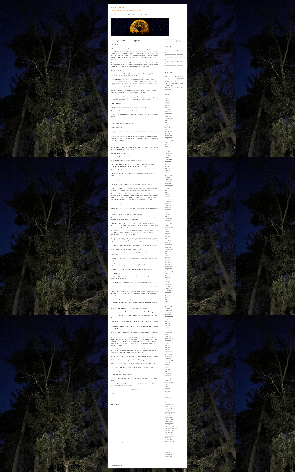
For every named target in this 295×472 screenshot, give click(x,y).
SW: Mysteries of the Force (171, 428)
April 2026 (167, 105)
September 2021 (169, 207)
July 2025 (167, 122)
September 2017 (169, 294)
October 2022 (168, 183)
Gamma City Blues (169, 413)
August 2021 (168, 209)
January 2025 (168, 133)
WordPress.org (168, 456)
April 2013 (167, 391)
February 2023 (168, 175)
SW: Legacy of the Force (170, 426)
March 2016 (167, 327)
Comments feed (168, 454)
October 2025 (168, 116)
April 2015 (167, 347)
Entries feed (168, 452)
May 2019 (167, 257)
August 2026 (168, 98)
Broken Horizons (169, 402)
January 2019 (168, 264)
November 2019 (168, 246)
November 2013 (168, 378)
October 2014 (168, 358)
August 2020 (168, 229)
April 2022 (167, 194)
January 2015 (168, 353)
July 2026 (167, 100)
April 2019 (167, 258)
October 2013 (168, 380)
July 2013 (167, 386)
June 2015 (167, 343)
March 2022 (167, 196)
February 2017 (168, 306)
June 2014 (167, 366)
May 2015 (167, 345)
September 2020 (169, 227)
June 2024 (167, 146)
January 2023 (168, 177)
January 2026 (168, 111)
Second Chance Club (169, 425)
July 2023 (167, 166)
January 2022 (168, 199)
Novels (123, 14)
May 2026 (167, 103)
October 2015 (168, 336)
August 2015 (168, 340)
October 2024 (168, 139)
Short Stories (131, 14)
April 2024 (167, 150)
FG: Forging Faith (169, 410)
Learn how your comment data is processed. (142, 443)
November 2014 (168, 356)
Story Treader (117, 7)
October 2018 (168, 270)
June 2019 (167, 255)
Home (117, 44)
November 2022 (168, 181)
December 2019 (168, 244)
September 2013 (169, 382)
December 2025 (168, 113)
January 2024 (168, 155)
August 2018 (168, 273)
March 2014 (167, 371)
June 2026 (167, 102)
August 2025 (168, 120)
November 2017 (168, 290)
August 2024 (168, 142)
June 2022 (167, 190)
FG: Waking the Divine (170, 412)
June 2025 (167, 124)
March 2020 (167, 238)
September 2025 (169, 118)
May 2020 (167, 235)
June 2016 (167, 321)
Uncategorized (168, 439)
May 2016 (167, 323)
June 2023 (167, 168)
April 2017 (167, 303)
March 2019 (167, 260)
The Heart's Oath (169, 432)
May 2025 (167, 126)
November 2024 (168, 137)
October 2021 (168, 205)
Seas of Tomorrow (169, 423)
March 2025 (167, 129)
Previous (113, 44)
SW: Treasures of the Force (171, 430)
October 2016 (168, 314)
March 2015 (167, 349)
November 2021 (168, 203)
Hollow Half (167, 415)
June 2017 (167, 299)
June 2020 (167, 233)
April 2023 (167, 172)
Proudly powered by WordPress (117, 465)
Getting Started (115, 14)
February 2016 (168, 329)
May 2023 (167, 170)
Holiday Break (175, 81)
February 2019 (168, 262)
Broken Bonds (168, 401)
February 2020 (168, 240)
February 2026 (168, 109)
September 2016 (169, 316)
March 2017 (167, 305)
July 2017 (167, 297)
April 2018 (167, 281)
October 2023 (168, 161)
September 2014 (169, 360)
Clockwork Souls (169, 404)
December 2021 (168, 201)
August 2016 (168, 318)
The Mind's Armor (169, 434)
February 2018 (168, 284)
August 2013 (168, 384)
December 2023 (168, 157)
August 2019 (168, 251)
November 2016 (168, 312)
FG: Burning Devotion (170, 408)
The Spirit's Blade (169, 437)
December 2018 (168, 266)
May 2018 (167, 279)
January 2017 (168, 308)
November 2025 (168, 115)
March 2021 (167, 216)
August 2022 (168, 187)
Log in (166, 450)
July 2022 (167, 188)
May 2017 (167, 301)
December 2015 (168, 332)
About (146, 14)
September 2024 (169, 140)
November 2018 (168, 268)
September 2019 (169, 249)
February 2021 (168, 218)
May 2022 (167, 192)
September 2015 (169, 338)
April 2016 (167, 325)
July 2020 (167, 231)
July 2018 (167, 275)
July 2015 (167, 342)
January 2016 (168, 330)
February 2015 (168, 351)
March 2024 (167, 151)
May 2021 (167, 212)
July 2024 (167, 144)
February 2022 (168, 198)
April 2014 (167, 369)
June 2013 (167, 388)
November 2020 (168, 223)
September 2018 (169, 271)
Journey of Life (168, 421)
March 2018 (167, 282)
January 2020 (168, 242)
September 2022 (169, 185)
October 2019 (168, 247)
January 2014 (168, 375)
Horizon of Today (169, 417)
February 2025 (168, 131)
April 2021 (167, 214)
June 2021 (167, 211)
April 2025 (167, 127)
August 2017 (168, 295)
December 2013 (168, 377)
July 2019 (167, 253)
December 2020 (168, 222)
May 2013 (167, 390)
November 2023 (168, 159)
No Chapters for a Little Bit (178, 76)
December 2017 (168, 288)
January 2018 (168, 286)
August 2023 (168, 164)
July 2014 (167, 364)
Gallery (140, 14)
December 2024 (168, 135)
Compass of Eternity (169, 406)
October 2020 (168, 225)
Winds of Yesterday (169, 441)
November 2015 (168, 334)
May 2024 (167, 148)
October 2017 (168, 292)
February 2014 (168, 373)
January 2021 (168, 220)
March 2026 (167, 107)
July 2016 (167, 319)
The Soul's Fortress (169, 436)
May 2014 (167, 367)
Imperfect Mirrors (169, 419)
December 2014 (168, 354)
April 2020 (167, 236)
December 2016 (168, 310)
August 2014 (168, 362)
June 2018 (167, 277)
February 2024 (168, 153)
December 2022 (168, 179)
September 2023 (169, 163)
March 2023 (167, 174)
